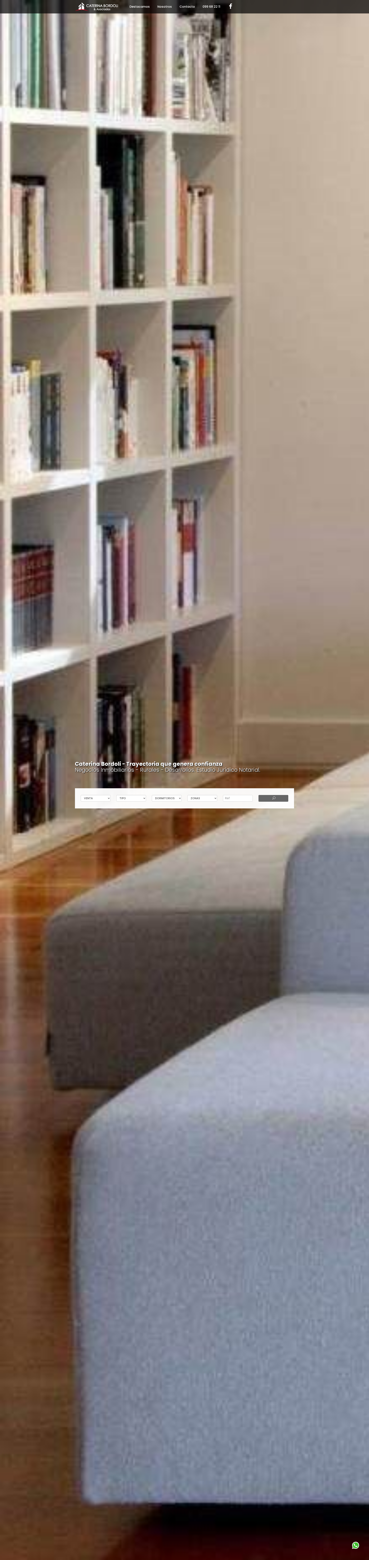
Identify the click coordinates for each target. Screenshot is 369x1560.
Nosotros (164, 6)
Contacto (187, 6)
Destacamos (140, 6)
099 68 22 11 (211, 6)
